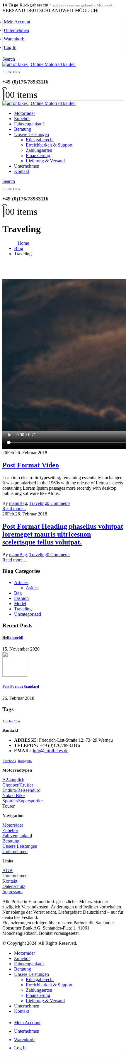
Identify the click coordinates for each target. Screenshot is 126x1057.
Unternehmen (16, 30)
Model (20, 603)
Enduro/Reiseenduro (21, 790)
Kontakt (21, 171)
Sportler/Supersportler (22, 800)
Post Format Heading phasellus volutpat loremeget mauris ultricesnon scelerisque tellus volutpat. (62, 534)
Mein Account (17, 21)
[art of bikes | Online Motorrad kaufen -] (39, 64)
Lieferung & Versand (45, 160)
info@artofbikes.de (50, 750)
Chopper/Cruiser (17, 784)
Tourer (8, 806)
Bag (23, 503)
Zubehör (22, 118)
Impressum (12, 891)
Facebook (9, 761)
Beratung (22, 129)
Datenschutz (13, 886)
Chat (17, 721)
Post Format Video (30, 465)
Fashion (21, 598)
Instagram (25, 761)
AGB (7, 870)
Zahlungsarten (39, 150)
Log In (10, 47)
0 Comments (58, 503)
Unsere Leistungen (31, 134)
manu (14, 503)
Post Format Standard (20, 686)
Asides (32, 587)
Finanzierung (38, 155)
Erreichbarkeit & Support (49, 144)
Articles (21, 582)
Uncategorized (27, 614)
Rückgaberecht (40, 139)
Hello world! (12, 637)
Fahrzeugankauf (29, 123)
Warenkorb (14, 38)
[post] (14, 675)
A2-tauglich (13, 779)
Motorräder (24, 113)
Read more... (14, 508)
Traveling (38, 503)
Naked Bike (13, 795)
